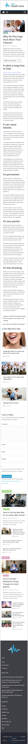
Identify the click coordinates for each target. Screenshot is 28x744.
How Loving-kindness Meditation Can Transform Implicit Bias (18, 614)
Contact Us (4, 668)
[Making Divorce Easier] (14, 388)
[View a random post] (24, 12)
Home (3, 662)
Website (4, 459)
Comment (5, 424)
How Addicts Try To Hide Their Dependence (13, 378)
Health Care (5, 709)
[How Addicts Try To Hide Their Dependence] (14, 363)
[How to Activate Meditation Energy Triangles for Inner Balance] (14, 566)
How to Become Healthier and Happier (14, 324)
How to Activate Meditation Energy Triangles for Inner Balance (11, 582)
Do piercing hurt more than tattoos (12, 72)
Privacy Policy (5, 665)
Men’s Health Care (6, 721)
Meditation (6, 575)
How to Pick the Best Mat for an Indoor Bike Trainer (14, 513)
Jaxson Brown (14, 518)
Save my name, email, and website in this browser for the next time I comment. (13, 470)
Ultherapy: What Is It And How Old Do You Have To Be (13, 352)
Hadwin (15, 46)
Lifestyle (5, 33)
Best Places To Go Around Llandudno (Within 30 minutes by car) (12, 549)
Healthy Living (5, 712)
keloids (5, 133)
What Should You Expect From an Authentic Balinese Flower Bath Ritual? (19, 624)
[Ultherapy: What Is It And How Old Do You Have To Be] (14, 333)
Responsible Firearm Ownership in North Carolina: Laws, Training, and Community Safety (19, 532)
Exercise (4, 706)
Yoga (3, 728)
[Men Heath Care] (3, 12)
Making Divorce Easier (10, 403)
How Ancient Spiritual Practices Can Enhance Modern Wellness (18, 604)
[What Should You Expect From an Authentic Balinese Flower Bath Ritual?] (6, 625)
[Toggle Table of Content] (18, 60)
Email (4, 452)
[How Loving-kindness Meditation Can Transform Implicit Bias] (6, 615)
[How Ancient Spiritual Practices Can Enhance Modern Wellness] (6, 605)
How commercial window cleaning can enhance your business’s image (12, 541)
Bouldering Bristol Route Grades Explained (12, 677)
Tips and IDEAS (6, 509)
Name (4, 444)
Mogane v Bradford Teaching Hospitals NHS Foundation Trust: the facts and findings (14, 318)
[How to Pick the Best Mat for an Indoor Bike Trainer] (14, 500)
